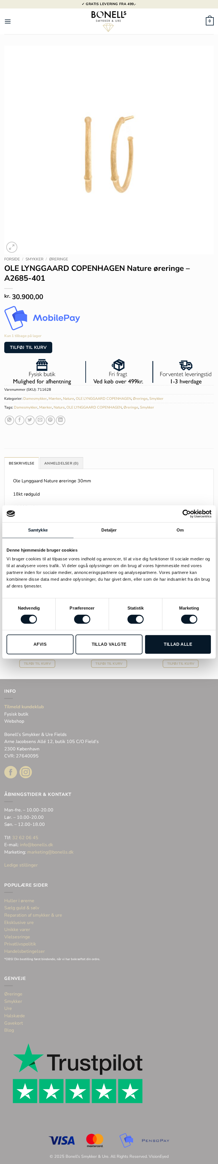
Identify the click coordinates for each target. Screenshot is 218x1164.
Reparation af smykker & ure (33, 915)
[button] (7, 21)
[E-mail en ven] (40, 420)
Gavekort (13, 1023)
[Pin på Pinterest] (50, 420)
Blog (9, 1030)
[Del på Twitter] (30, 420)
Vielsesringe (17, 937)
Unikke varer (17, 930)
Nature (68, 398)
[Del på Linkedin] (60, 420)
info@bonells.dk (36, 845)
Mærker (55, 398)
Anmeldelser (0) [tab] (61, 463)
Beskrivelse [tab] (21, 463)
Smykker (34, 259)
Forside (12, 259)
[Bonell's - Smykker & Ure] (109, 21)
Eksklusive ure (19, 922)
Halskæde (14, 1016)
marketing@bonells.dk (50, 852)
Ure (8, 1008)
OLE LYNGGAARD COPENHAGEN (103, 398)
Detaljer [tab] (109, 530)
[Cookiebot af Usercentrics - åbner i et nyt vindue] (186, 513)
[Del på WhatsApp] (9, 420)
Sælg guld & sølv (21, 908)
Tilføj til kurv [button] (37, 663)
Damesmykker (35, 398)
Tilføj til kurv (28, 347)
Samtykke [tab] (38, 530)
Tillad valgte (109, 644)
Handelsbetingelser (24, 951)
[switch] (82, 619)
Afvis (40, 644)
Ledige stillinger (21, 865)
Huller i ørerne (19, 901)
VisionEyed (159, 1156)
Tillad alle (178, 644)
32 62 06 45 (25, 838)
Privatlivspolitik (20, 944)
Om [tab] (180, 530)
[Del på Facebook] (19, 420)
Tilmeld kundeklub (24, 707)
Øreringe (58, 259)
